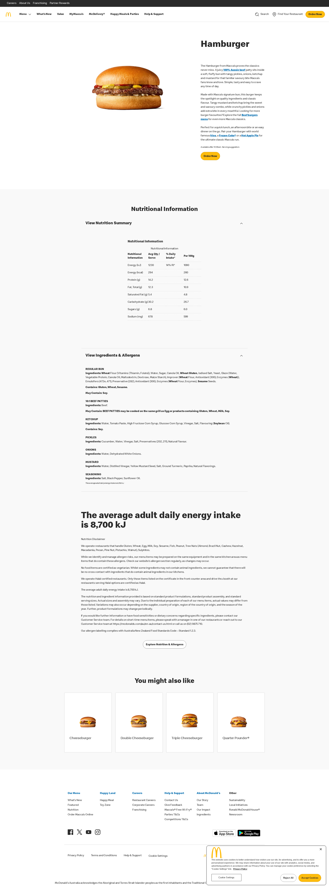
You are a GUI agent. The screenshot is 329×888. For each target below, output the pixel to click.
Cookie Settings (158, 856)
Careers (137, 793)
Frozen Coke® (227, 136)
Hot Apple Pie (249, 136)
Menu (22, 14)
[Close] (321, 849)
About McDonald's (208, 793)
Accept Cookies (309, 878)
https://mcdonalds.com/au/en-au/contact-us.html (142, 624)
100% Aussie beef (234, 70)
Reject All (288, 878)
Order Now (315, 14)
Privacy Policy (240, 869)
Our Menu (74, 793)
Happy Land (107, 793)
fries (213, 136)
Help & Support (174, 793)
